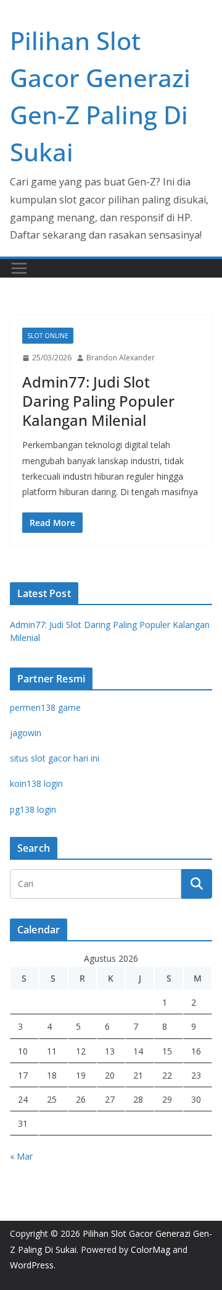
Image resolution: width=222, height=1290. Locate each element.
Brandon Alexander (120, 357)
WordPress (32, 1265)
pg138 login (33, 809)
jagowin (25, 733)
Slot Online (47, 335)
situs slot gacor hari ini (54, 758)
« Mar (21, 1156)
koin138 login (36, 783)
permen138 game (45, 707)
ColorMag (150, 1249)
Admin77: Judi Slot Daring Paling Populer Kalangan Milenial (98, 400)
